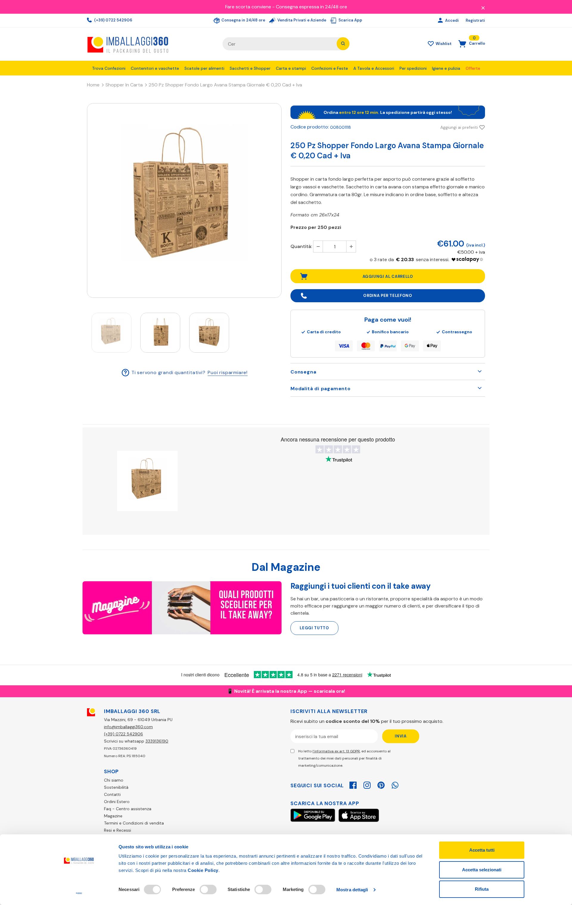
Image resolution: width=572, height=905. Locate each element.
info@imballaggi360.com (128, 726)
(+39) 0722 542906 (112, 20)
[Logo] (150, 44)
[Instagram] (367, 784)
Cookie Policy (203, 870)
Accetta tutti (482, 850)
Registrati (475, 20)
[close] (483, 7)
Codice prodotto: (309, 127)
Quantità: (301, 246)
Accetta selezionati (481, 869)
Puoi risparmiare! (228, 372)
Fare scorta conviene (248, 7)
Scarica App (350, 20)
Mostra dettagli (352, 889)
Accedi (452, 20)
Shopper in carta (124, 85)
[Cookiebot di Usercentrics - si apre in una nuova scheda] (79, 893)
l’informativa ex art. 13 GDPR (336, 751)
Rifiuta (482, 889)
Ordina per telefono (387, 295)
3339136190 (156, 741)
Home (93, 85)
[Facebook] (353, 784)
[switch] (208, 889)
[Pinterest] (381, 784)
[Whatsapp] (395, 784)
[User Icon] (441, 21)
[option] (184, 200)
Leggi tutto (314, 627)
